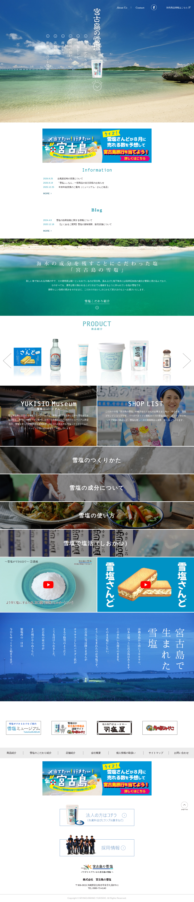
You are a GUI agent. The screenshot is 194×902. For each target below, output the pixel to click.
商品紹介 (11, 753)
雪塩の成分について (97, 488)
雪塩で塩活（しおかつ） (97, 543)
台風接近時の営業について (70, 178)
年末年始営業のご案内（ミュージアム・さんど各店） (84, 187)
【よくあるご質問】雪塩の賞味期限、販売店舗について (85, 224)
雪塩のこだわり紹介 (41, 753)
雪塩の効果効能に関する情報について (74, 220)
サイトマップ (156, 753)
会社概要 (96, 753)
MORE (46, 193)
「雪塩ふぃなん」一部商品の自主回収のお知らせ (80, 183)
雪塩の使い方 (97, 515)
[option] (55, 361)
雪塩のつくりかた (97, 460)
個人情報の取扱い (126, 753)
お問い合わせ (181, 753)
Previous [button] (7, 360)
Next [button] (187, 360)
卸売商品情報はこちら (177, 8)
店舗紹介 (70, 753)
